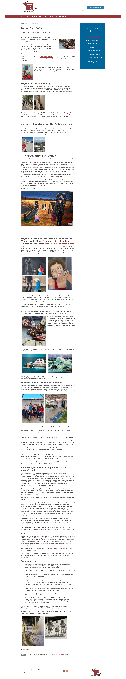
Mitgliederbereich (93, 4)
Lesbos (27, 649)
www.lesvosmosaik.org (45, 86)
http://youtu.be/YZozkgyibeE (62, 113)
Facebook (64, 671)
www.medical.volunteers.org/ (59, 243)
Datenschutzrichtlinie (36, 669)
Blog (28, 16)
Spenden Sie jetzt (96, 7)
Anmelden (54, 654)
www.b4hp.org (25, 39)
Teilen (23, 654)
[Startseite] (33, 6)
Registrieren (64, 654)
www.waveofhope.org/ (61, 548)
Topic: (23, 649)
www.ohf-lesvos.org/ (36, 538)
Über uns (51, 16)
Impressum (45, 669)
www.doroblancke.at (33, 164)
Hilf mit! (23, 669)
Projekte (34, 16)
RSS (67, 671)
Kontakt (28, 669)
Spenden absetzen (61, 16)
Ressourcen (42, 16)
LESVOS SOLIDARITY (46, 57)
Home (22, 16)
